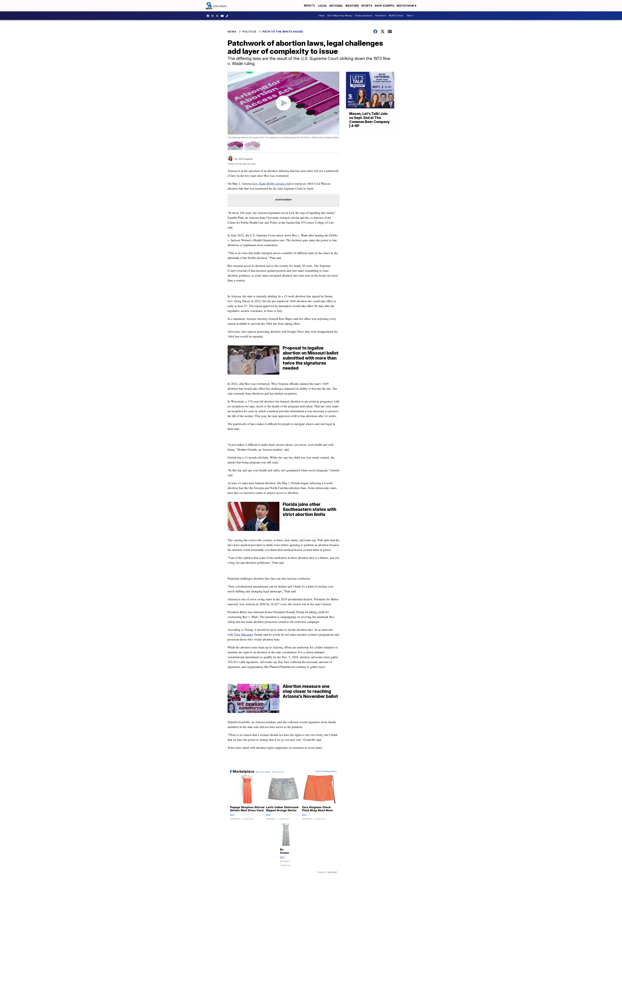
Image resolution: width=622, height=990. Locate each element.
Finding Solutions (363, 15)
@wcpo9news (228, 16)
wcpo (218, 16)
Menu (308, 5)
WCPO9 (209, 16)
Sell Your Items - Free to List (270, 772)
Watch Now (406, 5)
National (336, 5)
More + (410, 15)
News (232, 31)
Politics (249, 31)
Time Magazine (243, 634)
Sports (366, 5)
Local (322, 5)
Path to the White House (282, 31)
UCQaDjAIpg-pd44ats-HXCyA (223, 16)
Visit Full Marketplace (326, 771)
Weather (352, 5)
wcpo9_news (213, 16)
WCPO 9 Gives (396, 15)
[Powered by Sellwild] (332, 872)
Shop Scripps (384, 5)
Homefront (380, 15)
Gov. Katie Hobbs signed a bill (272, 183)
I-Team (321, 15)
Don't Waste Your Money (339, 15)
